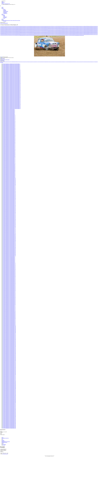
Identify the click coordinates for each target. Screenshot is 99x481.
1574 (31, 31)
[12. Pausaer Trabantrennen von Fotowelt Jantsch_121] (9, 193)
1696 (79, 33)
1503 (28, 29)
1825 (59, 61)
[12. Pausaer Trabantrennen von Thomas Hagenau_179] (9, 381)
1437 (40, 28)
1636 (9, 32)
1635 (6, 32)
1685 (48, 33)
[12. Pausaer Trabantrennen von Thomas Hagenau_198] (9, 394)
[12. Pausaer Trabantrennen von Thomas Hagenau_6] (8, 260)
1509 (45, 29)
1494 (3, 29)
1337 (53, 26)
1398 (28, 27)
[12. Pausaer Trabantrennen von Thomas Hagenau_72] (8, 306)
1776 (9, 35)
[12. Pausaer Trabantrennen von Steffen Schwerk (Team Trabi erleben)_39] (11, 90)
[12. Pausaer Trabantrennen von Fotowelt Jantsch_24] (8, 125)
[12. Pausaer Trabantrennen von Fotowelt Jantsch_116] (9, 189)
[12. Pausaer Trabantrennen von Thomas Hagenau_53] (8, 293)
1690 (62, 33)
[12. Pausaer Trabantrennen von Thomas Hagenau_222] (9, 411)
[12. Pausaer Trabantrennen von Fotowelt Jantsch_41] (8, 137)
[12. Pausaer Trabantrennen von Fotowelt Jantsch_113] (9, 187)
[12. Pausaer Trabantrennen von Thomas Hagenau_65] (8, 301)
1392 (12, 27)
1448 (70, 28)
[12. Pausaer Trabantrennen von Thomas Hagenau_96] (8, 323)
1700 (90, 33)
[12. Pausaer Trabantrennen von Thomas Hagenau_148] (9, 359)
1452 (81, 28)
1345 (76, 26)
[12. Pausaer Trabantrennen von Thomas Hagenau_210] (49, 56)
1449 (73, 28)
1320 (6, 26)
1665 (90, 32)
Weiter (1, 60)
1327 (26, 26)
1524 (87, 29)
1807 (9, 61)
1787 (40, 35)
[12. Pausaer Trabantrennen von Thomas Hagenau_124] (9, 342)
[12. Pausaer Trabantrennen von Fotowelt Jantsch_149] (9, 212)
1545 (48, 30)
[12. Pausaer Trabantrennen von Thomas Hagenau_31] (8, 277)
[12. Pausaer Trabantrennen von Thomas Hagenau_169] (9, 374)
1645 (34, 32)
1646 (37, 32)
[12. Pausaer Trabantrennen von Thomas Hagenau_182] (9, 383)
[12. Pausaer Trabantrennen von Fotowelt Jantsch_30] (8, 129)
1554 (73, 30)
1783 (28, 35)
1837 (92, 61)
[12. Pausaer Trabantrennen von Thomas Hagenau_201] (9, 396)
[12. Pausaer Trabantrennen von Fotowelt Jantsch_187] (9, 239)
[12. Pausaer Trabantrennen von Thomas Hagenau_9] (8, 262)
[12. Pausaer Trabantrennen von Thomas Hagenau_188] (9, 387)
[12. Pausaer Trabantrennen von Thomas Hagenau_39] (8, 283)
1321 (9, 26)
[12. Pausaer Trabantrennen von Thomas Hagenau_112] (9, 334)
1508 (42, 29)
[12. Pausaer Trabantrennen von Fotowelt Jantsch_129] (9, 198)
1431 (23, 28)
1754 (45, 34)
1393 (14, 27)
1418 (84, 27)
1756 (51, 34)
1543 (42, 30)
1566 (9, 31)
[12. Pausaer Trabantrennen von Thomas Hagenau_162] (9, 369)
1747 (26, 34)
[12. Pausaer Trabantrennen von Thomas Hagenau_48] (8, 289)
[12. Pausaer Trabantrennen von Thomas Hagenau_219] (9, 409)
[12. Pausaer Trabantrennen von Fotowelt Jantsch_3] (8, 110)
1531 (9, 30)
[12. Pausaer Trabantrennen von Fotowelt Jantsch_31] (8, 130)
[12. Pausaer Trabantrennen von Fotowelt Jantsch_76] (8, 161)
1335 (48, 26)
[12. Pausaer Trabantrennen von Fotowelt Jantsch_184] (9, 237)
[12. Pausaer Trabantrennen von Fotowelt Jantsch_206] (9, 252)
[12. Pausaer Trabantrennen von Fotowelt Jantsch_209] (9, 254)
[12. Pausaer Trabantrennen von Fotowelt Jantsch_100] (9, 178)
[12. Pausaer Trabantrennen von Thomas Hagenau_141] (9, 354)
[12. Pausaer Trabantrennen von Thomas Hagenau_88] (8, 317)
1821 (48, 61)
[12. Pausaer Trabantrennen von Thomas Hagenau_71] (8, 305)
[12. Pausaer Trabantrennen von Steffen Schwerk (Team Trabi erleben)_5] (11, 66)
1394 (17, 27)
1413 (70, 27)
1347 (81, 26)
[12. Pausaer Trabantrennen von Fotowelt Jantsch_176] (9, 231)
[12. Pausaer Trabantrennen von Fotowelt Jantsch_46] (8, 140)
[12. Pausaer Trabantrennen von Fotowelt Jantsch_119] (9, 191)
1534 (17, 30)
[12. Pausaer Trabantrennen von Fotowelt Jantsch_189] (9, 240)
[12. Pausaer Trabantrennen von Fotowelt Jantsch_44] (8, 139)
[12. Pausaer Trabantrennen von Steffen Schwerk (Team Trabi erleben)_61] (11, 105)
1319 (3, 26)
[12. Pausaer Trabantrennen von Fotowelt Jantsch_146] (9, 210)
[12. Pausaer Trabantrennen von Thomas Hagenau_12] (8, 264)
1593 (84, 31)
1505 (34, 29)
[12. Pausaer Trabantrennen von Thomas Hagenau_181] (9, 382)
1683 (42, 33)
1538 (28, 30)
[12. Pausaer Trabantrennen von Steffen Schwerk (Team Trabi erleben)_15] (11, 73)
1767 (81, 34)
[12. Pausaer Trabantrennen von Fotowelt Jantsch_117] (9, 190)
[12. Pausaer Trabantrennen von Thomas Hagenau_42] (8, 285)
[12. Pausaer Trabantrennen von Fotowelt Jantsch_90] (8, 171)
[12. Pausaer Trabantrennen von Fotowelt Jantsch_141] (9, 207)
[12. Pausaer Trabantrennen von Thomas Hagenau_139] (9, 353)
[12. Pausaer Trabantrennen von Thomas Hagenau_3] (8, 258)
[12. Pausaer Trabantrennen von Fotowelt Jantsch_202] (9, 249)
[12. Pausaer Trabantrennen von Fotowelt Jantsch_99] (8, 177)
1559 (87, 30)
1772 (95, 34)
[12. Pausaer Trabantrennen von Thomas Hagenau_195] (9, 392)
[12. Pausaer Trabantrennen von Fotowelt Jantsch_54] (8, 146)
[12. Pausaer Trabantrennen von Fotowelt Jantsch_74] (8, 160)
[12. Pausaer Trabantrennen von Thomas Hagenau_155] (9, 364)
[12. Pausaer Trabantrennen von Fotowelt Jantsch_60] (8, 150)
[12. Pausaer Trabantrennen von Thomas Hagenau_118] (9, 338)
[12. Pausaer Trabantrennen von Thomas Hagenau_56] (8, 295)
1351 (92, 26)
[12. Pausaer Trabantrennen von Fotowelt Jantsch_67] (8, 155)
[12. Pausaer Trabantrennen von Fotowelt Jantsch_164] (9, 223)
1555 (76, 30)
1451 (79, 28)
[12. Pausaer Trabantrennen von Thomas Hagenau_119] (9, 339)
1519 (73, 29)
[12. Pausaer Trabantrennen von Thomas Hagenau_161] (9, 368)
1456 (92, 28)
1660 (76, 32)
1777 (12, 35)
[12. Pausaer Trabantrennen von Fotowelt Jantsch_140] (9, 206)
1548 (56, 30)
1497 (12, 29)
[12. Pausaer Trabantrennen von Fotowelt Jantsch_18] (8, 121)
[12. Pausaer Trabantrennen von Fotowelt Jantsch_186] (9, 238)
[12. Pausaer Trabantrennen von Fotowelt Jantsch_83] (8, 166)
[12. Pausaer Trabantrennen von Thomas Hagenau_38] (8, 282)
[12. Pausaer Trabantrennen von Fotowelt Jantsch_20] (8, 122)
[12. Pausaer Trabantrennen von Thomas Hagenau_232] (9, 418)
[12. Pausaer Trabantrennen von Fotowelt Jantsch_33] (8, 131)
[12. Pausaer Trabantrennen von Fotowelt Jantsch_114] (9, 188)
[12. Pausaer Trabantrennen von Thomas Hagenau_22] (8, 271)
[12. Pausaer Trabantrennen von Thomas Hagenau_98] (8, 324)
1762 (67, 34)
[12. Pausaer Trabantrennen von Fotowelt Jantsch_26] (8, 126)
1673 (14, 33)
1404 (45, 27)
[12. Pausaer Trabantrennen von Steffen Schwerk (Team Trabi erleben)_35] (11, 87)
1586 (65, 31)
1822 (51, 61)
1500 (20, 29)
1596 (92, 31)
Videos (4, 16)
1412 (67, 27)
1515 (62, 29)
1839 (1, 62)
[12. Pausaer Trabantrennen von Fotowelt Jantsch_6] (8, 112)
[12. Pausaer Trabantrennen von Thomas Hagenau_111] (9, 333)
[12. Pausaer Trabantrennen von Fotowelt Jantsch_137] (9, 204)
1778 (14, 35)
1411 (65, 27)
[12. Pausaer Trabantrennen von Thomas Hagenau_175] (9, 378)
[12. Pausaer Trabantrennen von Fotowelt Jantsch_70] (8, 157)
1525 (90, 29)
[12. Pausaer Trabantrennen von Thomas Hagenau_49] (8, 290)
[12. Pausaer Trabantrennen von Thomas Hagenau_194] (9, 391)
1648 (42, 32)
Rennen (3, 8)
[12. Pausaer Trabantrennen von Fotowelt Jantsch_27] (8, 127)
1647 (40, 32)
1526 (92, 29)
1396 (23, 27)
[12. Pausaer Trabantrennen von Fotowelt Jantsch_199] (9, 247)
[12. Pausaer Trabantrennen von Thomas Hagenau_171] (9, 375)
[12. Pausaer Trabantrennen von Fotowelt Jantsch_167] (9, 225)
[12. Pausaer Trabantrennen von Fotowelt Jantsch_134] (9, 202)
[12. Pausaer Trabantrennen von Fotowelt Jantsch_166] (9, 224)
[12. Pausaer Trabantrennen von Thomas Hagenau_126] (9, 344)
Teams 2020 (4, 12)
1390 (6, 27)
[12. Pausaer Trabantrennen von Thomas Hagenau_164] (9, 370)
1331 (37, 26)
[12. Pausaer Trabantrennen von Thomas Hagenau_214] (9, 405)
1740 (6, 34)
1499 (17, 29)
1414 (73, 27)
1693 (70, 33)
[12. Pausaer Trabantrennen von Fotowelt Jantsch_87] (8, 169)
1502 (26, 29)
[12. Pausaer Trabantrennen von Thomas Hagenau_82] (8, 313)
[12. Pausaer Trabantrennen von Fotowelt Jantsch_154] (9, 216)
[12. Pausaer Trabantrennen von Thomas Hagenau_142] (9, 355)
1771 (92, 34)
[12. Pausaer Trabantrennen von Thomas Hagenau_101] (9, 326)
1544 (45, 30)
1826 (62, 61)
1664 (87, 32)
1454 (87, 28)
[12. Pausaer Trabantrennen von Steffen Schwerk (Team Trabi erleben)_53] (11, 100)
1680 (34, 33)
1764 (73, 34)
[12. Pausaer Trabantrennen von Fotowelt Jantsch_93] (8, 173)
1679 (31, 33)
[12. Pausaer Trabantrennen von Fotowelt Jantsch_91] (8, 172)
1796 (65, 35)
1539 (31, 30)
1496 (9, 29)
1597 (95, 31)
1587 (67, 31)
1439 (45, 28)
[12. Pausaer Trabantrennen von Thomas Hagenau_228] (9, 415)
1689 (59, 33)
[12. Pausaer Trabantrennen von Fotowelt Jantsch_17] (8, 120)
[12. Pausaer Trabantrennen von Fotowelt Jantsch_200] (9, 248)
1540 (34, 30)
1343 (70, 26)
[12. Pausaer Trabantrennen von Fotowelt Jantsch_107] (9, 183)
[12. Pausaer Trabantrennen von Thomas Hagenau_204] (9, 398)
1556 (79, 30)
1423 (1, 28)
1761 (65, 34)
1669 (3, 33)
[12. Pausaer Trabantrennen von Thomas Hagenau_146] (9, 358)
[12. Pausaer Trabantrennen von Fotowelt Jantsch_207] (9, 253)
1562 (95, 30)
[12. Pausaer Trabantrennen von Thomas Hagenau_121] (9, 340)
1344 (73, 26)
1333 (42, 26)
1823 (53, 61)
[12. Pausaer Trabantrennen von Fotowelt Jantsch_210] (9, 255)
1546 (51, 30)
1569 (17, 31)
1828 (67, 61)
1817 (37, 61)
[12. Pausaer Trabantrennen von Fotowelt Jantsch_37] (8, 134)
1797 (67, 35)
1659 (73, 32)
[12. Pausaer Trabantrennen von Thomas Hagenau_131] (9, 347)
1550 (62, 30)
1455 (90, 28)
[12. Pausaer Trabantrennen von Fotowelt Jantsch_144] (9, 209)
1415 (76, 27)
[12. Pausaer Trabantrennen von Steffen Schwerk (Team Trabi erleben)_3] (11, 65)
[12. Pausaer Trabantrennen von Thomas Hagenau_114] (9, 335)
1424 (3, 28)
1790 (48, 35)
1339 (59, 26)
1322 (12, 26)
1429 (17, 28)
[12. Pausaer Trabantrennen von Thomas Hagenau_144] (9, 356)
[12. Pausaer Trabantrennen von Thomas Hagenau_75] (8, 308)
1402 (40, 27)
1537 (26, 30)
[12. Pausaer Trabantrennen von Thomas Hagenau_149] (9, 360)
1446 (65, 28)
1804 (1, 61)
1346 (79, 26)
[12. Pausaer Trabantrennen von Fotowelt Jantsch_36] (8, 133)
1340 (62, 26)
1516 (65, 29)
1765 (76, 34)
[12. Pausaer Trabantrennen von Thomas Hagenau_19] (8, 269)
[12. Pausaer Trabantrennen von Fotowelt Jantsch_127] (9, 197)
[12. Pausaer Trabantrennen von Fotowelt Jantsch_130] (9, 199)
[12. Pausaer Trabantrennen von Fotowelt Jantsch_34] (8, 132)
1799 (73, 35)
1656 (65, 32)
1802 (81, 35)
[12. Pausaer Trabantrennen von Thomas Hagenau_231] (9, 417)
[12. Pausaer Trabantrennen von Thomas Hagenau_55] (8, 294)
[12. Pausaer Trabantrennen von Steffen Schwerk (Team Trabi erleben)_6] (11, 67)
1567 (12, 31)
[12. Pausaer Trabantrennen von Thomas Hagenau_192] (9, 390)
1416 (78, 27)
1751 (37, 34)
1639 (17, 32)
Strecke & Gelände (5, 11)
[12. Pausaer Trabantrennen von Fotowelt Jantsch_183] (9, 236)
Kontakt (3, 19)
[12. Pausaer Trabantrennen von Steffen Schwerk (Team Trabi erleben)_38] (11, 89)
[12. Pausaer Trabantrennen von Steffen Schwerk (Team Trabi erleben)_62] (11, 106)
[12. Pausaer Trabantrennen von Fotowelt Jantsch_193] (9, 243)
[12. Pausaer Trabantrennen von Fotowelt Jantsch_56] (8, 147)
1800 (76, 35)
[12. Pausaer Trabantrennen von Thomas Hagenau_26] (8, 274)
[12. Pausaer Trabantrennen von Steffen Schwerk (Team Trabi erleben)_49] (11, 97)
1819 (42, 61)
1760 (62, 34)
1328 (28, 26)
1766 (79, 34)
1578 (42, 31)
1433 (28, 28)
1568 (14, 31)
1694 (73, 33)
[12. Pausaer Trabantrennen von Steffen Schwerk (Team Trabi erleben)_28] (11, 82)
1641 (23, 32)
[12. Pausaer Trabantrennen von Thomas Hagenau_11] (8, 263)
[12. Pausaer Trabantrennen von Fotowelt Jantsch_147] (9, 211)
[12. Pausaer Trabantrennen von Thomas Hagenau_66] (8, 302)
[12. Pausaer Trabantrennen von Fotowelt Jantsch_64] (8, 153)
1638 (14, 32)
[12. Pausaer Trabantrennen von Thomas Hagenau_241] (9, 424)
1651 (51, 32)
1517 (67, 29)
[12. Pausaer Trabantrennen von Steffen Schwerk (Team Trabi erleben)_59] (11, 104)
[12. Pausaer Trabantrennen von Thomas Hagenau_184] (9, 384)
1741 (9, 34)
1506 (37, 29)
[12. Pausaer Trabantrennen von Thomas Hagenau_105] (9, 329)
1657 (67, 32)
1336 (51, 26)
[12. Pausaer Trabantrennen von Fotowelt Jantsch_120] (9, 192)
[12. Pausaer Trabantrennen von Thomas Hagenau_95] (8, 322)
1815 (31, 61)
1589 (73, 31)
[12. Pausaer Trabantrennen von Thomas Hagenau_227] (9, 414)
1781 (23, 35)
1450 (76, 28)
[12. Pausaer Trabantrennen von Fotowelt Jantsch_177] (9, 232)
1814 (28, 61)
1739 (3, 34)
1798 (70, 35)
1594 (87, 31)
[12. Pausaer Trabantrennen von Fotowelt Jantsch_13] (8, 117)
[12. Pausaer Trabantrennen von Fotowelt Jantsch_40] (8, 136)
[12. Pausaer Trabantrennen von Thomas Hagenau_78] (8, 310)
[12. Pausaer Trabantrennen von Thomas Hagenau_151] (9, 361)
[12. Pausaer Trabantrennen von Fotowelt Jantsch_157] (9, 218)
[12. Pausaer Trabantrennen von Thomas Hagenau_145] (9, 357)
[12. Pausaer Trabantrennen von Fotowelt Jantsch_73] (8, 159)
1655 (62, 32)
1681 (37, 33)
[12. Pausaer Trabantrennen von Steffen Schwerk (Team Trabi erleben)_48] (11, 96)
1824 (56, 61)
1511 (51, 29)
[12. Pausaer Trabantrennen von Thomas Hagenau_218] (9, 408)
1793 (56, 35)
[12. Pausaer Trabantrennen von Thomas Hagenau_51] (8, 291)
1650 (48, 32)
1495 (6, 29)
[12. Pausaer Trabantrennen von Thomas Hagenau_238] (9, 422)
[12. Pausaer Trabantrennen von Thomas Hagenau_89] (8, 318)
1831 (76, 61)
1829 (70, 61)
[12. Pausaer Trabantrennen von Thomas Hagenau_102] (9, 327)
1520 (76, 29)
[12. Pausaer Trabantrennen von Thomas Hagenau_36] (8, 281)
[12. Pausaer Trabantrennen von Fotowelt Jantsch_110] (9, 185)
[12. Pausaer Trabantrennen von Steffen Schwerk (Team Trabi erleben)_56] (11, 102)
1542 (40, 30)
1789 (45, 35)
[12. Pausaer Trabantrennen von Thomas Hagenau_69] (8, 304)
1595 (90, 31)
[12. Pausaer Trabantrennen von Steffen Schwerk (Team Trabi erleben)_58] (11, 103)
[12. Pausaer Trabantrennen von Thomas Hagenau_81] (8, 312)
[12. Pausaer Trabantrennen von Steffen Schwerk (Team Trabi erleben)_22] (11, 78)
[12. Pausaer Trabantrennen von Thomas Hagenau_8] (8, 261)
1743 (14, 34)
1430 (20, 28)
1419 (87, 27)
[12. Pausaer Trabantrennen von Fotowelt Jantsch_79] (8, 163)
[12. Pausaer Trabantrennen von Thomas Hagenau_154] (9, 363)
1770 (90, 34)
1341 (65, 26)
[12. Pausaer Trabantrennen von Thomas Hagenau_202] (9, 397)
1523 (84, 29)
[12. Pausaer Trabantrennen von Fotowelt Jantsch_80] (8, 164)
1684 (45, 33)
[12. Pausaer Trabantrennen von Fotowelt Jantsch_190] (9, 241)
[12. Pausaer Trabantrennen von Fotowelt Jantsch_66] (8, 154)
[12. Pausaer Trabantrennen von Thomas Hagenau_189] (9, 388)
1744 (17, 34)
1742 (12, 34)
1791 (51, 35)
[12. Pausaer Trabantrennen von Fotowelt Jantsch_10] (8, 115)
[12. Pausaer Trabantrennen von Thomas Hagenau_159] (9, 367)
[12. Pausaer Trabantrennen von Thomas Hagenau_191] (9, 389)
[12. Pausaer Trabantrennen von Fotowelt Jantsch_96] (8, 175)
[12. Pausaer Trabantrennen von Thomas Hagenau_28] (8, 275)
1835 (87, 61)
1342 (67, 26)
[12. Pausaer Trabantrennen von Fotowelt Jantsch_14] (8, 118)
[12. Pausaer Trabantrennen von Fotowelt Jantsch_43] (8, 138)
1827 (65, 61)
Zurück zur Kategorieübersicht (4, 23)
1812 (23, 61)
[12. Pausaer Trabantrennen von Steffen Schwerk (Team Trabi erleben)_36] (11, 88)
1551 (65, 30)
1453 (84, 28)
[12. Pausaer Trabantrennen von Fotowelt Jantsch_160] (9, 220)
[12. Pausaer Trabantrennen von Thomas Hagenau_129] (9, 346)
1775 (6, 35)
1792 (53, 35)
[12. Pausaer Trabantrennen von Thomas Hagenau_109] (9, 332)
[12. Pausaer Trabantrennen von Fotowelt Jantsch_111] (8, 186)
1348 (84, 26)
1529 (3, 30)
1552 (67, 30)
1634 (3, 32)
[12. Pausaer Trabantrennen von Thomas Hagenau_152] (9, 362)
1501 (23, 29)
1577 (40, 31)
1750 (34, 34)
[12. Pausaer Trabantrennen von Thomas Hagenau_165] (9, 371)
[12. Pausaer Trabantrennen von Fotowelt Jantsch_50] (8, 143)
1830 (73, 61)
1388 (1, 27)
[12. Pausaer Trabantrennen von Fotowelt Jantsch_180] (9, 234)
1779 (17, 35)
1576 (37, 31)
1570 (20, 31)
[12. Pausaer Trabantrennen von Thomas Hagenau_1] (8, 256)
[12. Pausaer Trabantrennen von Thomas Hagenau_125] (9, 343)
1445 (62, 28)
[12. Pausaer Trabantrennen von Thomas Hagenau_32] (8, 278)
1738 (1, 34)
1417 (81, 27)
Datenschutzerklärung (4, 442)
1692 (67, 33)
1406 (51, 27)
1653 (56, 32)
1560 (90, 30)
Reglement (4, 10)
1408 (56, 27)
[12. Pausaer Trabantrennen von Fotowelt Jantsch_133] (9, 201)
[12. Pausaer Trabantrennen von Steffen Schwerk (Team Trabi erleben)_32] (11, 85)
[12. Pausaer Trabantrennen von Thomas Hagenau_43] (8, 286)
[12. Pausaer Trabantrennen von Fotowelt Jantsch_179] (9, 233)
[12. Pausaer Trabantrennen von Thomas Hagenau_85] (8, 315)
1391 (9, 27)
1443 (56, 28)
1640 (20, 32)
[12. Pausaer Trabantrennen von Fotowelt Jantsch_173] (9, 229)
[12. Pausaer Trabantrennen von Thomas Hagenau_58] (8, 296)
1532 (12, 30)
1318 (1, 26)
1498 (14, 29)
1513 (56, 29)
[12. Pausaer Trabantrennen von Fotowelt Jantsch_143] (9, 208)
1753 (42, 34)
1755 (48, 34)
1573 (28, 31)
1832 (78, 61)
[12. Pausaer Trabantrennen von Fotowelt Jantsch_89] (8, 170)
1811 (20, 61)
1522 (81, 29)
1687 (53, 33)
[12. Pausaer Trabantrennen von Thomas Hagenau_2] (8, 257)
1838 (95, 61)
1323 (14, 26)
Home (2, 437)
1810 (17, 61)
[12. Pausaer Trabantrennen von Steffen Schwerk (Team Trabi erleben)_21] (11, 77)
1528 (1, 30)
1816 (34, 61)
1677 (26, 33)
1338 (56, 26)
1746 (23, 34)
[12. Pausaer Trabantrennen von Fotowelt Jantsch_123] (9, 194)
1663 (84, 32)
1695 (76, 33)
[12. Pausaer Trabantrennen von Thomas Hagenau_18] (8, 268)
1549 (59, 30)
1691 (65, 33)
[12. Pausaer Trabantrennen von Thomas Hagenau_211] (9, 403)
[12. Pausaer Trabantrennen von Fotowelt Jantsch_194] (9, 244)
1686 (51, 33)
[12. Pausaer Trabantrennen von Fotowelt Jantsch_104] (9, 181)
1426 (9, 28)
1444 (59, 28)
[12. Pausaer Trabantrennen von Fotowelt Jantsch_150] (9, 213)
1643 (28, 32)
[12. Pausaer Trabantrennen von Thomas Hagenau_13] (8, 265)
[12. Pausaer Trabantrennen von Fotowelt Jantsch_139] (9, 205)
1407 (53, 27)
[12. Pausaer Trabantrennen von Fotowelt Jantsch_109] (9, 184)
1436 (37, 28)
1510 (48, 29)
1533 (14, 30)
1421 (92, 27)
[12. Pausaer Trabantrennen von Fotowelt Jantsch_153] (9, 215)
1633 (1, 32)
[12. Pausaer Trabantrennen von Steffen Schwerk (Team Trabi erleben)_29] (11, 83)
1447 (67, 28)
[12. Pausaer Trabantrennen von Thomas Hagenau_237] (9, 421)
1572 (26, 31)
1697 (81, 33)
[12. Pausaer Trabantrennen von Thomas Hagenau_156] (9, 365)
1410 (62, 27)
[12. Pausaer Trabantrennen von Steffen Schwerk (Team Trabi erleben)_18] (11, 75)
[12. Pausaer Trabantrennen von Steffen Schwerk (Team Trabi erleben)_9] (11, 69)
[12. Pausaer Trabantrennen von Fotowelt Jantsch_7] (8, 113)
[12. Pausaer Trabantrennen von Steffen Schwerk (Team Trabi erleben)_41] (11, 91)
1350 (90, 26)
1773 (1, 35)
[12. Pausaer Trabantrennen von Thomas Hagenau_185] (9, 385)
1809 (14, 61)
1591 (79, 31)
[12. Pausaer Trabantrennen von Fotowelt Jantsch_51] (8, 144)
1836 (90, 61)
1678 (28, 33)
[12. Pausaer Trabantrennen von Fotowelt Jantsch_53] (8, 145)
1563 (1, 31)
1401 (37, 27)
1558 (84, 30)
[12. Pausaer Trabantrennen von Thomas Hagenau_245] (9, 427)
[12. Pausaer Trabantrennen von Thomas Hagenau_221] (9, 410)
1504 (31, 29)
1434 (31, 28)
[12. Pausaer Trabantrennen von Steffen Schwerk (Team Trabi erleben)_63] (11, 107)
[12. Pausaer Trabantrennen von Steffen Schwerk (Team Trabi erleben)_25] (11, 80)
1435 (34, 28)
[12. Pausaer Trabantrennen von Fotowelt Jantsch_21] (8, 123)
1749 (31, 34)
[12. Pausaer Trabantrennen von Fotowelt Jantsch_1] (8, 109)
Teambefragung (5, 13)
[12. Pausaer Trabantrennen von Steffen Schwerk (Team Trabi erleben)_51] (11, 98)
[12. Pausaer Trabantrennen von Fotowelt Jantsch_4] (8, 111)
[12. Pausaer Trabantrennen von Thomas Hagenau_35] (8, 280)
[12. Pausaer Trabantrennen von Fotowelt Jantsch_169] (9, 226)
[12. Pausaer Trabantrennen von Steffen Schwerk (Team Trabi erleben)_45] (11, 94)
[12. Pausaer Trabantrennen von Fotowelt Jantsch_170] (9, 227)
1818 (39, 61)
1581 (51, 31)
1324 (17, 26)
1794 (59, 35)
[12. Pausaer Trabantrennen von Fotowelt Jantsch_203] (9, 250)
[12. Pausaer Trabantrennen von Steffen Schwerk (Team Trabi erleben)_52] (11, 99)
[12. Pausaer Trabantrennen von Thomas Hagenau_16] (8, 267)
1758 (56, 34)
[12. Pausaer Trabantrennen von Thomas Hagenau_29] (8, 276)
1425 (6, 28)
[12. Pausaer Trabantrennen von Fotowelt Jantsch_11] (8, 116)
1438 (42, 28)
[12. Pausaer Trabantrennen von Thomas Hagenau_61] (8, 298)
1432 (26, 28)
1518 (70, 29)
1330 (34, 26)
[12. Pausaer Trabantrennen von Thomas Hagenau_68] (8, 303)
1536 (23, 30)
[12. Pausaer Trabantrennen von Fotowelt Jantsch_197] (9, 246)
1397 (26, 27)
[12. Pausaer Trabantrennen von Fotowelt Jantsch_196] (9, 245)
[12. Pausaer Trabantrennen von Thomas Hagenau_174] (9, 377)
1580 (48, 31)
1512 (53, 29)
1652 (53, 32)
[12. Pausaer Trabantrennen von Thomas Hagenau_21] (8, 270)
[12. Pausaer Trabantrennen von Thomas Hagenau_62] (8, 299)
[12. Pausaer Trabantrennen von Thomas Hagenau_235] (9, 420)
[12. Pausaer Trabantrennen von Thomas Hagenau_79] (8, 311)
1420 (90, 27)
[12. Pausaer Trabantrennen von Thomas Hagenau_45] (8, 287)
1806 (6, 61)
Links (4, 18)
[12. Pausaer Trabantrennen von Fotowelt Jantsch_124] (9, 195)
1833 (81, 61)
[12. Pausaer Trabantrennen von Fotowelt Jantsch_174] (9, 230)
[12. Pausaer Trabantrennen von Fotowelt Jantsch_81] (8, 165)
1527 (95, 29)
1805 (3, 61)
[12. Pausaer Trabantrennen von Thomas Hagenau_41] (8, 284)
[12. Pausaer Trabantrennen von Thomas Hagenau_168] (9, 373)
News (2, 438)
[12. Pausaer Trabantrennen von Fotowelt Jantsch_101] (9, 179)
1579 (45, 31)
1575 (34, 31)
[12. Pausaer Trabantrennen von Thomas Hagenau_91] (8, 319)
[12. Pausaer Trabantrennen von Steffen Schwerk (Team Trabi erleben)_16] (11, 74)
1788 (42, 35)
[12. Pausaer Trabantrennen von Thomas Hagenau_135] (9, 350)
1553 (70, 30)
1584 (59, 31)
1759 (59, 34)
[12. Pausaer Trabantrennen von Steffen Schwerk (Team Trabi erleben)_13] (11, 72)
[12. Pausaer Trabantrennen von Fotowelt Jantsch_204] (9, 251)
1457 (95, 28)
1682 (40, 33)
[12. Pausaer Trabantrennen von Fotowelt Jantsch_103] (9, 180)
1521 (78, 29)
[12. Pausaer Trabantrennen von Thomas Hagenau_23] (8, 272)
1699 (87, 33)
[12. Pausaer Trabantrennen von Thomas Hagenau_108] (9, 331)
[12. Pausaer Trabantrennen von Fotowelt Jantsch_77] (8, 162)
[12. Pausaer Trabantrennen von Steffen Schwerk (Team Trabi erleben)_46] (11, 95)
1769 (87, 34)
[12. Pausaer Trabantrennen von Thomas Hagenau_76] (8, 309)
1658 (70, 32)
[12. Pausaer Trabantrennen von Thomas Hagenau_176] (9, 379)
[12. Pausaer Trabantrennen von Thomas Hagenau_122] (9, 341)
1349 (87, 26)
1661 (79, 32)
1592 (81, 31)
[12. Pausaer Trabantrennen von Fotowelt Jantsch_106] (9, 182)
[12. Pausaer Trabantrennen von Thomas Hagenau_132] (9, 348)
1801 (79, 35)
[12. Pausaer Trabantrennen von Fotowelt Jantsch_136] (9, 203)
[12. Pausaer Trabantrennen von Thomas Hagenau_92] (8, 320)
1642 (26, 32)
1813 (26, 61)
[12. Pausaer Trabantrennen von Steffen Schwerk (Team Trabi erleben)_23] (11, 79)
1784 (31, 35)
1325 (20, 26)
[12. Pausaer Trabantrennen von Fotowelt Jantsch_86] (8, 168)
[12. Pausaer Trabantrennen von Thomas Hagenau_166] (9, 372)
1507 (40, 29)
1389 (3, 27)
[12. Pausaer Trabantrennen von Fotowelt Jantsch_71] (8, 158)
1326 (23, 26)
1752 (40, 34)
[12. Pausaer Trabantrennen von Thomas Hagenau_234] (9, 419)
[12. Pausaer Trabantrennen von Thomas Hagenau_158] (9, 366)
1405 (48, 27)
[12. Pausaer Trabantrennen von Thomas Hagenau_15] (8, 266)
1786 (37, 35)
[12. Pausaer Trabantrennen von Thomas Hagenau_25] (8, 273)
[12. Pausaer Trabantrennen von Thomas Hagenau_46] (8, 288)
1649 (45, 32)
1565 (6, 31)
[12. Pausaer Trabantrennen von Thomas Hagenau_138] (9, 352)
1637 (12, 32)
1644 (31, 32)
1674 (17, 33)
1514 (59, 29)
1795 (62, 35)
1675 (20, 33)
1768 (84, 34)
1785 (34, 35)
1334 (45, 26)
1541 (37, 30)
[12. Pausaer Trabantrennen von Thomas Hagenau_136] (9, 351)
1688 (56, 33)
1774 (3, 35)
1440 (48, 28)
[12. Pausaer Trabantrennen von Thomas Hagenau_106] (9, 330)
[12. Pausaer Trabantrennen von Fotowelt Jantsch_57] (8, 148)
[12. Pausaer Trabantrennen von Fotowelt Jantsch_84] (8, 167)
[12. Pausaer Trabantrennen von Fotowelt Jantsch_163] (9, 222)
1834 (84, 61)
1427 (12, 28)
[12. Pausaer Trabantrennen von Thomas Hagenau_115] (9, 336)
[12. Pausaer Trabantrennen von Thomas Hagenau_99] (8, 325)
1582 (53, 31)
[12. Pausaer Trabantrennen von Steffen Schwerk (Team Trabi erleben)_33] (11, 86)
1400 (34, 27)
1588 (70, 31)
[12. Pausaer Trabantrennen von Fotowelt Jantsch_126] (9, 196)
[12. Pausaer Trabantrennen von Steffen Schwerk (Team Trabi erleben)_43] (11, 93)
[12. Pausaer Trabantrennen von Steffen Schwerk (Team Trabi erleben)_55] (11, 101)
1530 (6, 30)
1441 (51, 28)
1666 (92, 32)
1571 (23, 31)
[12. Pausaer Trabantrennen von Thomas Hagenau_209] (9, 402)
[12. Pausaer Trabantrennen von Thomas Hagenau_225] (9, 413)
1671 (9, 33)
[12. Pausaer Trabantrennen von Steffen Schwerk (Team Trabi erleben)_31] (11, 84)
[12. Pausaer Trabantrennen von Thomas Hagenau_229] (9, 416)
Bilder (4, 15)
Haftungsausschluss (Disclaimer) (6, 441)
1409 (59, 27)
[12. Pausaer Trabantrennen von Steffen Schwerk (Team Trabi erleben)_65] (11, 108)
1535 (20, 30)
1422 (95, 27)
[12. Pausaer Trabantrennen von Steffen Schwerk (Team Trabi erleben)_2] (11, 64)
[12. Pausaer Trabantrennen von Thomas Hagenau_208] (9, 401)
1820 (45, 61)
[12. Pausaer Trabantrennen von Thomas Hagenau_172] (9, 376)
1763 (70, 34)
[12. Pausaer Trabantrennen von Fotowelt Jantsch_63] (8, 152)
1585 (62, 31)
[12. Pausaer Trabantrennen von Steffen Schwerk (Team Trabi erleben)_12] (11, 71)
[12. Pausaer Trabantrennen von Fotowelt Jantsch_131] (9, 200)
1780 (20, 35)
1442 (53, 28)
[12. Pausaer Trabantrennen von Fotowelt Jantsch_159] (9, 219)
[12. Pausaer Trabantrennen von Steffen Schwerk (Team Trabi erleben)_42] (11, 92)
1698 (84, 33)
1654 (59, 32)
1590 (76, 31)
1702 (95, 33)
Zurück (4, 58)
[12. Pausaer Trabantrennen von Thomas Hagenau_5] (8, 259)
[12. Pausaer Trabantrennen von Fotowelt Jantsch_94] (8, 174)
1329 (31, 26)
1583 (56, 31)
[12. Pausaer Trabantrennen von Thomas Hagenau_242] (9, 425)
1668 (1, 33)
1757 (53, 34)
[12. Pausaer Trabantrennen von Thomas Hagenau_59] (8, 297)
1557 (81, 30)
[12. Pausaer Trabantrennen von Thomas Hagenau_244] (9, 426)
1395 (20, 27)
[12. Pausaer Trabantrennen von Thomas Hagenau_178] (9, 380)
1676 (23, 33)
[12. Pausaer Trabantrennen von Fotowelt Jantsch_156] (9, 217)
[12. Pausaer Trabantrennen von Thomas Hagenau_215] (9, 406)
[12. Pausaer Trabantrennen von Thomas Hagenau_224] (9, 412)
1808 (12, 61)
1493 (1, 29)
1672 (12, 33)
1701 (92, 33)
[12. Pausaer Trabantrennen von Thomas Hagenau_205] (9, 399)
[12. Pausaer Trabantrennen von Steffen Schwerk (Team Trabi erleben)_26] (11, 81)
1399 (31, 27)
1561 (92, 30)
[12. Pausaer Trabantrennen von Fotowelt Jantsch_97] (8, 176)
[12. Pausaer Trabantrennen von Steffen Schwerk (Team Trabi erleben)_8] (11, 68)
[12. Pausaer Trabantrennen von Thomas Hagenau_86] (8, 316)
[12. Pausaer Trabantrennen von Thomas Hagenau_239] (9, 423)
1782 (26, 35)
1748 (28, 34)
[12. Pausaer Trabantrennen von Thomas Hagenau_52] (8, 292)
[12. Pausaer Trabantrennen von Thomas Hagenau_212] (9, 404)
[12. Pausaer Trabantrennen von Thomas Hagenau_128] (9, 345)
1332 (40, 26)
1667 (95, 32)
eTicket (4, 9)
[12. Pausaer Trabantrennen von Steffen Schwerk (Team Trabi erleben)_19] (11, 76)
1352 (95, 26)
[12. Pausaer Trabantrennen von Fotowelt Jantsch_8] (8, 114)
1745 (20, 34)
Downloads (4, 17)
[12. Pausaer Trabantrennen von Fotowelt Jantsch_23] (8, 124)
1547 (53, 30)
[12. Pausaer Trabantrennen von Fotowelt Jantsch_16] (8, 119)
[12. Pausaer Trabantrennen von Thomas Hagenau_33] (8, 279)
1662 (81, 32)
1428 (14, 28)
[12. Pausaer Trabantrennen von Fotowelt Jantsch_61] (8, 151)
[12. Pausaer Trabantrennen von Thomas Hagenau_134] (9, 349)
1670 (6, 33)
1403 (42, 27)
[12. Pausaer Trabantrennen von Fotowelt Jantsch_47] (8, 141)
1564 (3, 31)
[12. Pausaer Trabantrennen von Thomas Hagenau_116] (9, 337)
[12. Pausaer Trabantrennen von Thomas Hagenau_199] (9, 395)
